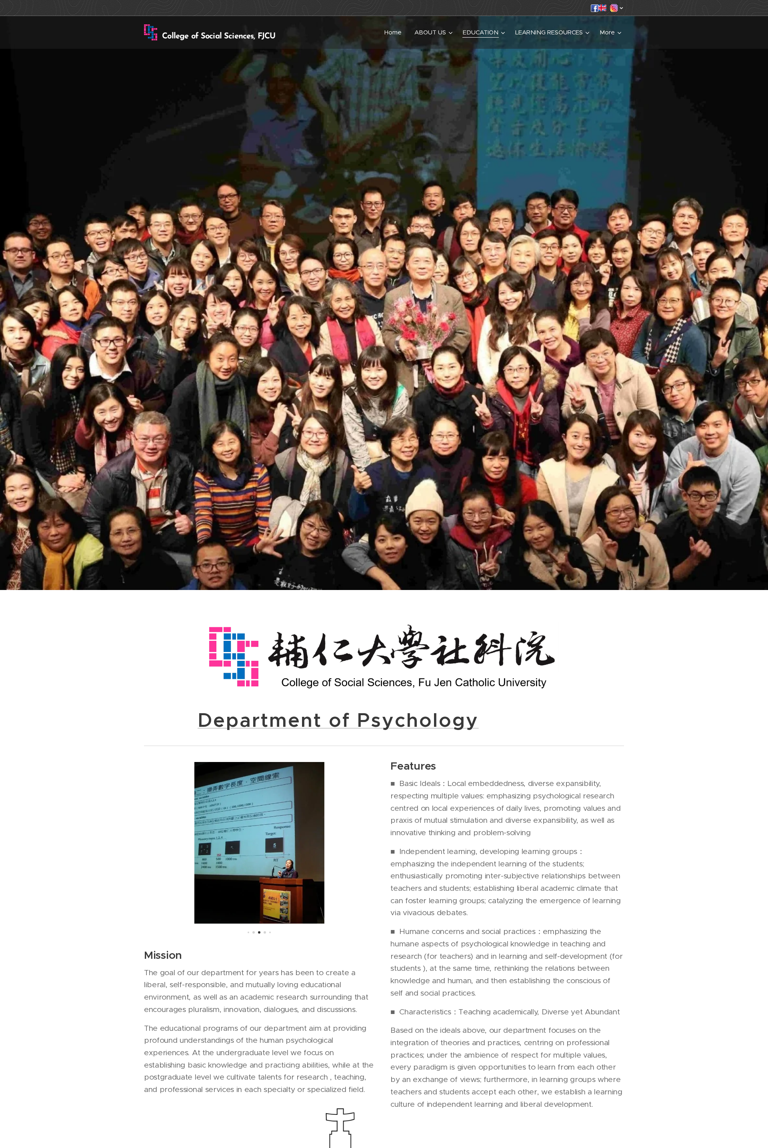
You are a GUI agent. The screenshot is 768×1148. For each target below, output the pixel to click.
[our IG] (614, 9)
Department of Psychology (338, 720)
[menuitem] (395, 32)
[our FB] (594, 9)
